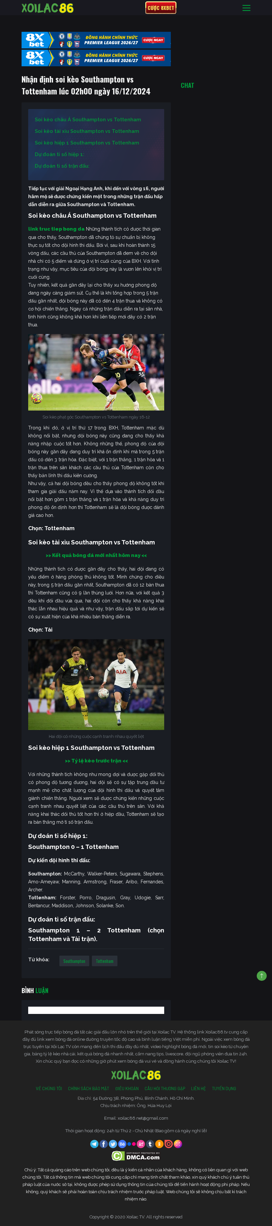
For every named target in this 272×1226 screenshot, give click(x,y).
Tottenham (104, 961)
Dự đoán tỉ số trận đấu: (62, 166)
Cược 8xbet (161, 7)
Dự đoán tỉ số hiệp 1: (59, 154)
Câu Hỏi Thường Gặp (165, 1088)
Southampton (74, 961)
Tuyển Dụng (224, 1088)
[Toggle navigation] (246, 7)
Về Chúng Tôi (49, 1088)
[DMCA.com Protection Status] (136, 1155)
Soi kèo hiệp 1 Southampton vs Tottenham (87, 143)
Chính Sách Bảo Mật (88, 1088)
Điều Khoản (127, 1088)
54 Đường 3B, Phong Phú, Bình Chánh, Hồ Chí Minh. (144, 1098)
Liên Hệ (198, 1088)
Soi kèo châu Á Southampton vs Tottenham (88, 120)
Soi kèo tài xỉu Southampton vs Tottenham (87, 131)
